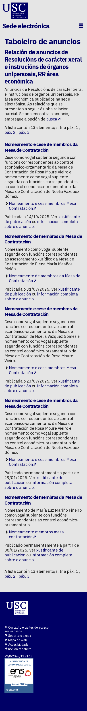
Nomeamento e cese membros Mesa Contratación (42, 206)
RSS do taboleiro (19, 649)
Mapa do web (17, 640)
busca (51, 119)
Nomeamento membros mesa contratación (36, 534)
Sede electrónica (26, 25)
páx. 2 (10, 132)
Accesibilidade (18, 645)
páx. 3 (24, 132)
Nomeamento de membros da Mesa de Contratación (44, 278)
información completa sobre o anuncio (41, 224)
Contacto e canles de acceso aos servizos (26, 629)
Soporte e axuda (19, 636)
